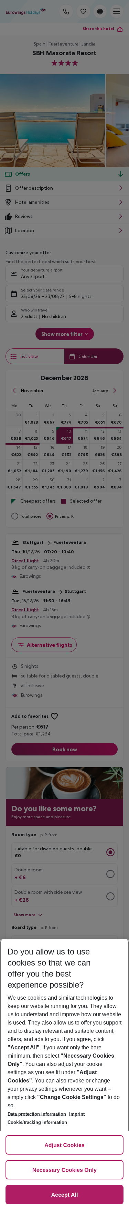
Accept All (64, 1195)
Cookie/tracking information (37, 1122)
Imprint (77, 1114)
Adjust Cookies (64, 1145)
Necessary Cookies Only (64, 1170)
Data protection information (37, 1114)
